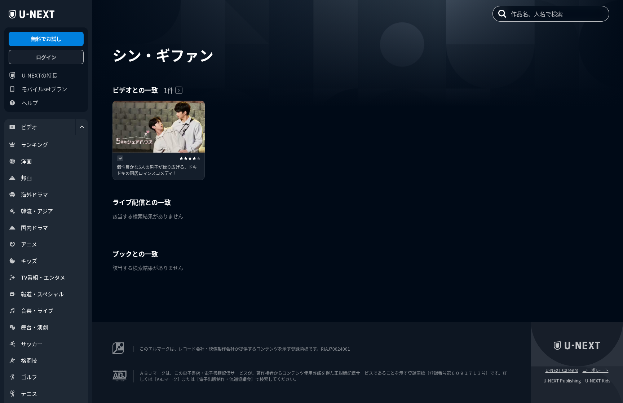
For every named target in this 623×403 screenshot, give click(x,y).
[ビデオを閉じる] (82, 127)
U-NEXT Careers (561, 370)
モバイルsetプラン (44, 89)
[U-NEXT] (31, 14)
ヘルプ (30, 102)
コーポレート (596, 370)
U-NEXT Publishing (562, 381)
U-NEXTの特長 (39, 75)
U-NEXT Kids (597, 381)
